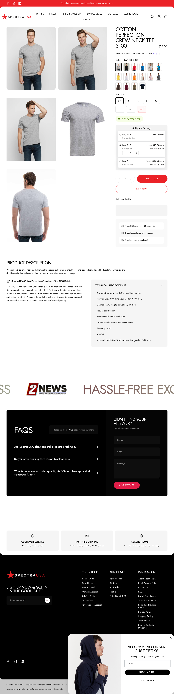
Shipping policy (58, 689)
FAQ (140, 591)
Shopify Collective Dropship (146, 626)
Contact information (45, 689)
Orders (113, 583)
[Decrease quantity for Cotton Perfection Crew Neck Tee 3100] (119, 179)
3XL (130, 109)
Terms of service (32, 689)
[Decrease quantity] (124, 153)
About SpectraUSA (147, 578)
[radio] (141, 136)
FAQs (70, 429)
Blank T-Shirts (88, 578)
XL (156, 100)
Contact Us (143, 587)
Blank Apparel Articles (148, 583)
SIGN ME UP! (147, 672)
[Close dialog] (171, 638)
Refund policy (21, 689)
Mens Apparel (88, 587)
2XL (120, 109)
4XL (141, 109)
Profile (113, 591)
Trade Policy (144, 620)
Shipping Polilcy (145, 616)
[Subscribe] (47, 600)
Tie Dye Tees (87, 600)
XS (119, 100)
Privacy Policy (144, 612)
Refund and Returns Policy (147, 606)
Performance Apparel (92, 604)
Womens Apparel (90, 591)
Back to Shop (116, 578)
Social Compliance (147, 596)
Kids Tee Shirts (88, 596)
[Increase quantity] (136, 153)
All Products (115, 587)
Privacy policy (11, 689)
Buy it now (141, 189)
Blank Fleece (87, 583)
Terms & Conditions (147, 600)
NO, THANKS (147, 680)
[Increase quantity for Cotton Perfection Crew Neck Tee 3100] (131, 179)
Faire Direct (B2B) (118, 596)
